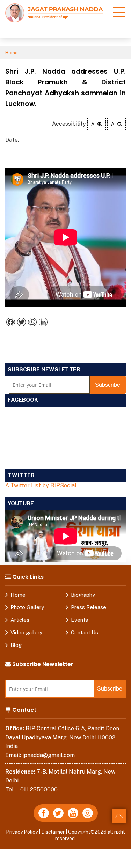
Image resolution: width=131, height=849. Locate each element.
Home (11, 52)
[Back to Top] (119, 816)
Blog (16, 645)
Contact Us (84, 632)
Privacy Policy (22, 832)
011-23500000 (39, 789)
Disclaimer (53, 832)
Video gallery (26, 632)
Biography (83, 595)
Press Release (88, 607)
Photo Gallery (27, 607)
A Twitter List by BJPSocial (41, 485)
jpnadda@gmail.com (48, 755)
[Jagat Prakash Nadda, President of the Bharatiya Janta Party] (54, 12)
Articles (19, 620)
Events (79, 620)
